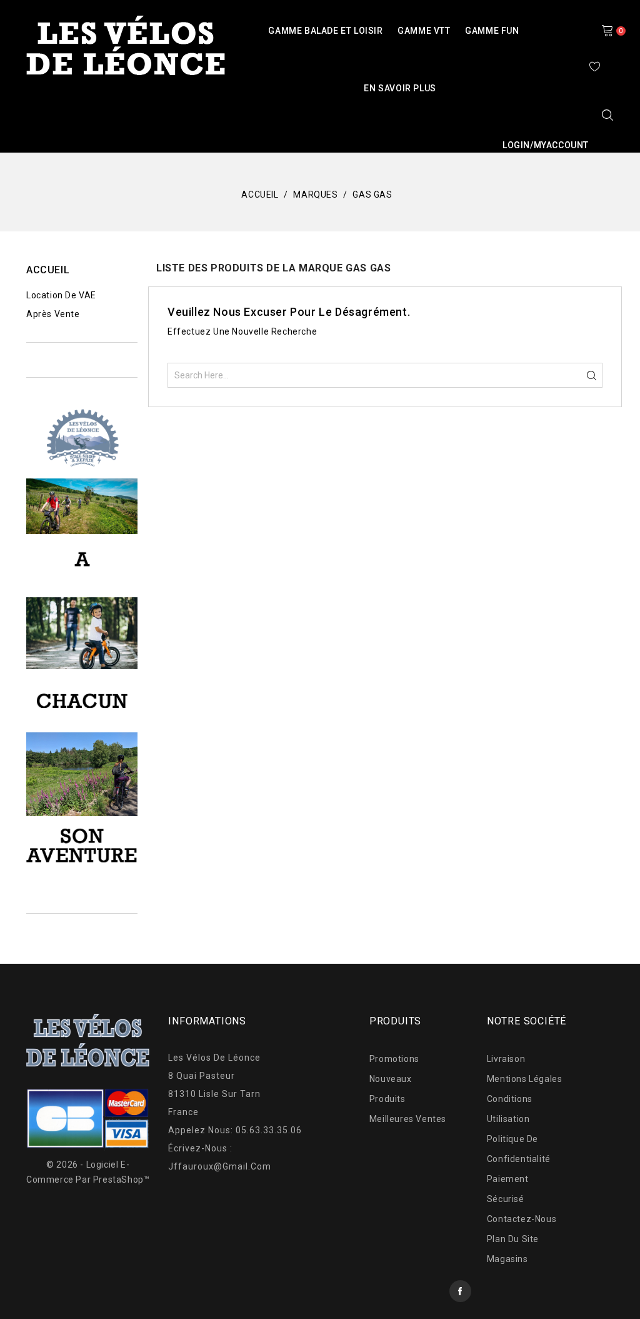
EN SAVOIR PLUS (400, 88)
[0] (607, 30)
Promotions (394, 1059)
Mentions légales (524, 1079)
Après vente (53, 314)
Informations (207, 1021)
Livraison (506, 1059)
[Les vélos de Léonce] (82, 505)
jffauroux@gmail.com (219, 1166)
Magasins (507, 1259)
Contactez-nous (521, 1219)
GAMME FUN (492, 31)
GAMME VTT (424, 31)
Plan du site (513, 1239)
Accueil (47, 270)
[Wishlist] (595, 66)
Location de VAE (61, 295)
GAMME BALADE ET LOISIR (325, 31)
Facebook (460, 1291)
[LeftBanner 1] (82, 438)
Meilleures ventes (407, 1119)
